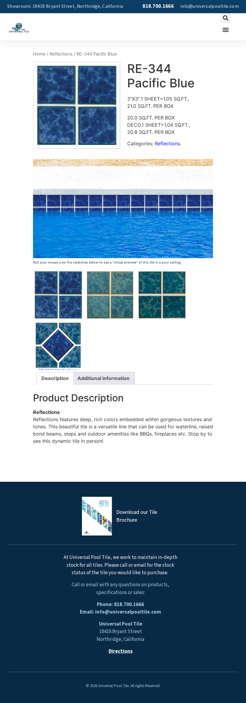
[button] (226, 18)
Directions (121, 651)
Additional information (103, 378)
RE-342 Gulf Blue (162, 321)
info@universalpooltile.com (209, 6)
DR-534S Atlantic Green (58, 370)
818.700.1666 (158, 6)
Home (39, 54)
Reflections (61, 54)
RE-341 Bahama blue (110, 321)
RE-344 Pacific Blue (58, 321)
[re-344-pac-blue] (75, 105)
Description (55, 378)
